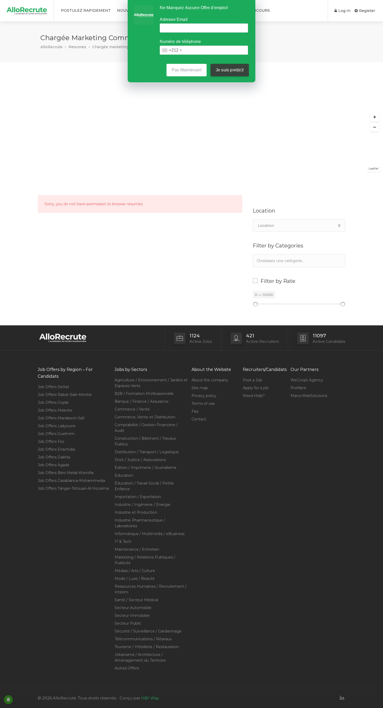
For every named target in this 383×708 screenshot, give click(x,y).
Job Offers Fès (51, 441)
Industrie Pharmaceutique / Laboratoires (140, 523)
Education (124, 475)
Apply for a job (256, 388)
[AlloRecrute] (27, 8)
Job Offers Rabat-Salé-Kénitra (64, 394)
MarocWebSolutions (309, 395)
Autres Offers (127, 668)
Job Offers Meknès (55, 410)
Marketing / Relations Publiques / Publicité (145, 560)
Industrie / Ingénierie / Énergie (142, 504)
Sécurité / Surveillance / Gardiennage (148, 631)
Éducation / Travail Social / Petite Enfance (144, 486)
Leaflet (373, 168)
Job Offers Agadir (53, 465)
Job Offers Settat (53, 386)
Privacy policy (203, 395)
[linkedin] (342, 698)
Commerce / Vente (132, 409)
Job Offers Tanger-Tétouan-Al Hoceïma (73, 488)
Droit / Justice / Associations (140, 459)
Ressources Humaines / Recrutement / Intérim (150, 589)
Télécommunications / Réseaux (143, 639)
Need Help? (254, 395)
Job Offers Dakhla (54, 457)
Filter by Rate (278, 281)
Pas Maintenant (186, 70)
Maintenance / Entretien (137, 549)
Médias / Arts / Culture (135, 570)
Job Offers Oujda (53, 402)
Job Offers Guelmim (56, 433)
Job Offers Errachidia (56, 449)
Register (366, 10)
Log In (343, 10)
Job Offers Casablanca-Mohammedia (71, 480)
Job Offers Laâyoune (57, 426)
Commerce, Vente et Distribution (145, 417)
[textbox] (282, 260)
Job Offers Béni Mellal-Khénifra (66, 472)
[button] (374, 117)
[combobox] (299, 260)
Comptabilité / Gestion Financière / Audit (146, 428)
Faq (194, 411)
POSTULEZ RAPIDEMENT (86, 10)
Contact (198, 419)
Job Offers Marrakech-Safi (61, 418)
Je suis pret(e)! (230, 70)
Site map (199, 388)
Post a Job (252, 380)
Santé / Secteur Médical (136, 600)
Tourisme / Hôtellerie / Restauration (147, 646)
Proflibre (298, 388)
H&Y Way (150, 697)
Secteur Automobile (133, 607)
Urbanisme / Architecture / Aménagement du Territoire (140, 657)
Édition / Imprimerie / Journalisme (145, 467)
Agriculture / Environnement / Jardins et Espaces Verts (151, 383)
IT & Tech (123, 541)
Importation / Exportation (138, 496)
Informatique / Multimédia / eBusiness (149, 533)
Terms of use (203, 403)
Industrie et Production (136, 512)
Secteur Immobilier (132, 615)
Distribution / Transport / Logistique (147, 452)
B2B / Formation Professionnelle (144, 393)
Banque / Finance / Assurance (142, 401)
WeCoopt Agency (307, 380)
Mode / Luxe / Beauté (135, 578)
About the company (209, 380)
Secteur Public (128, 623)
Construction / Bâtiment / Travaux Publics (145, 441)
